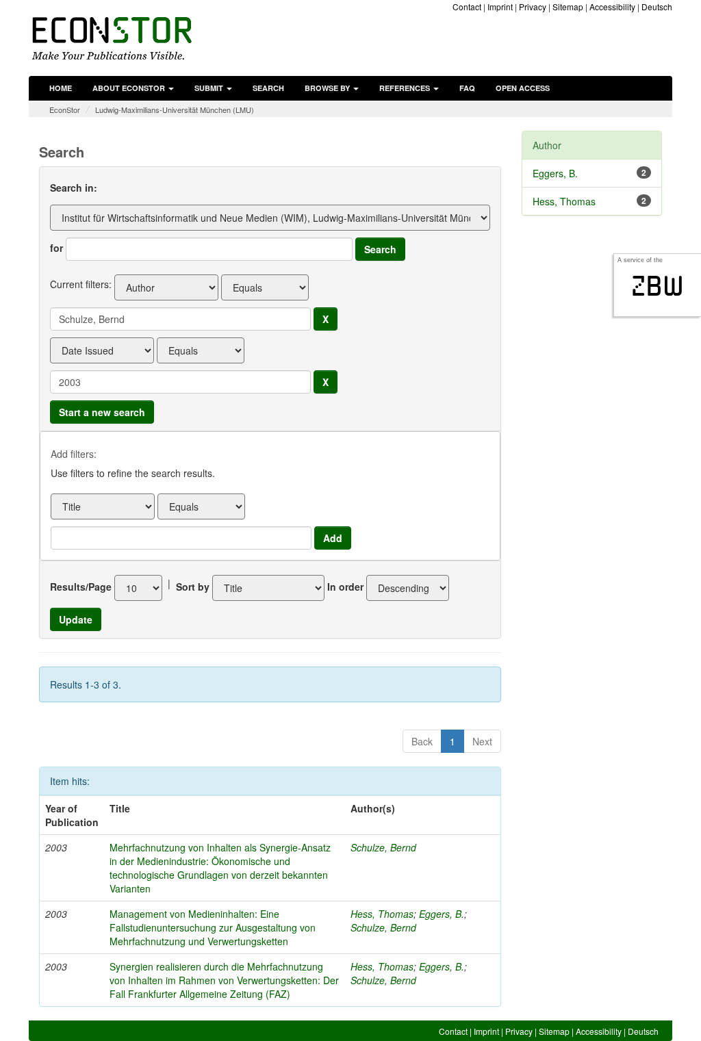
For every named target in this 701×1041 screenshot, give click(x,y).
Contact (467, 6)
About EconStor (129, 88)
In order (345, 586)
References (405, 88)
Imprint (500, 6)
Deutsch (656, 6)
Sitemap (567, 6)
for (56, 248)
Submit (209, 88)
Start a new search (102, 412)
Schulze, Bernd (383, 847)
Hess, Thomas (381, 914)
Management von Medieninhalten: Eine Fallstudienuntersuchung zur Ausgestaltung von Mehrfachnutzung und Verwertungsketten (213, 927)
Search (268, 88)
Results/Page (81, 586)
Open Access (523, 88)
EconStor (64, 109)
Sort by (192, 586)
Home (60, 88)
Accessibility (612, 6)
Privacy (532, 6)
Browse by (328, 88)
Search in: (73, 187)
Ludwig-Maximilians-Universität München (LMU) (174, 109)
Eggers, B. (441, 914)
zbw (657, 286)
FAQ (467, 88)
